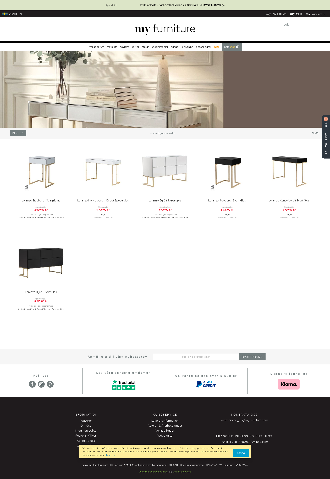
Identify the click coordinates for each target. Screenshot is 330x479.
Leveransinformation (165, 420)
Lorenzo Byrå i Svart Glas (41, 292)
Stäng (241, 453)
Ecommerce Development (153, 471)
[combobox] (305, 24)
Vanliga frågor (164, 430)
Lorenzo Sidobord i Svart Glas (227, 200)
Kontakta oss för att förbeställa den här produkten (41, 217)
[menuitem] (96, 47)
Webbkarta (165, 435)
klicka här (110, 455)
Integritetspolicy (85, 430)
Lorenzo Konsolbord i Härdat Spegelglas (103, 200)
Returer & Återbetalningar (165, 425)
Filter (15, 133)
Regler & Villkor (85, 435)
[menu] (165, 47)
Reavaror (85, 420)
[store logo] (165, 29)
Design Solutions (182, 471)
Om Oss (85, 425)
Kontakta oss (86, 440)
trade (299, 13)
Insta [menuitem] (229, 46)
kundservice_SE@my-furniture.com (244, 420)
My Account (279, 13)
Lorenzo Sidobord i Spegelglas (41, 200)
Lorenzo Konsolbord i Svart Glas (289, 200)
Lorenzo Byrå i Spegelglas (164, 200)
